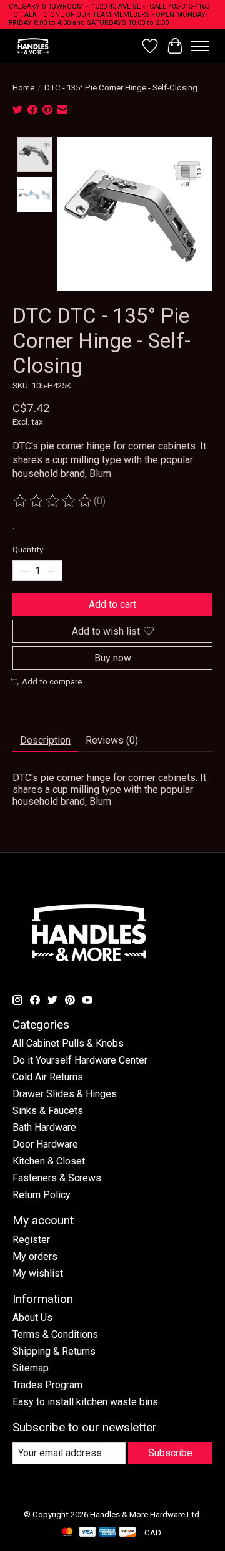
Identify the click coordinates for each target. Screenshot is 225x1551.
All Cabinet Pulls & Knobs (68, 1043)
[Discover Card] (127, 1533)
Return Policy (41, 1195)
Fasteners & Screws (56, 1178)
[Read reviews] (53, 501)
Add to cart (112, 604)
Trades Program (47, 1385)
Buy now (112, 658)
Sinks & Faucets (47, 1110)
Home (23, 87)
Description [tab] (45, 740)
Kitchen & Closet (48, 1161)
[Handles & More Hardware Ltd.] (33, 46)
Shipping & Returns (54, 1351)
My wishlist (37, 1273)
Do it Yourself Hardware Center (80, 1060)
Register (31, 1240)
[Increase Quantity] (50, 571)
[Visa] (87, 1533)
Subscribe (170, 1453)
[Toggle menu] (200, 46)
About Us (32, 1317)
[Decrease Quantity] (24, 571)
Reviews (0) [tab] (112, 740)
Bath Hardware (44, 1127)
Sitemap (30, 1368)
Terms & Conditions (55, 1334)
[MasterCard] (67, 1533)
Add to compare (52, 681)
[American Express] (107, 1533)
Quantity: (28, 549)
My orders (35, 1256)
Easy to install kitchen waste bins (85, 1402)
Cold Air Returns (47, 1077)
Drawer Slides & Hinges (64, 1094)
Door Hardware (45, 1144)
